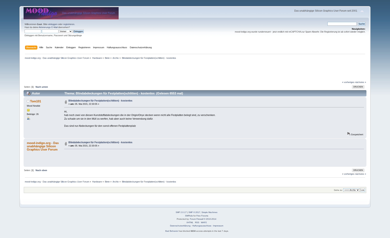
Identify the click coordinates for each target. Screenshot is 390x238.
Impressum (218, 226)
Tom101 (35, 101)
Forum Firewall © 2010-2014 (203, 219)
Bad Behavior (171, 231)
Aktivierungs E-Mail (48, 27)
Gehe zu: (338, 190)
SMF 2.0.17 (181, 212)
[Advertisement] (195, 4)
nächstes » (360, 82)
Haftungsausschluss (201, 226)
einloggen (52, 24)
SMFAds (189, 216)
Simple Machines (209, 212)
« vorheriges (348, 82)
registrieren (68, 24)
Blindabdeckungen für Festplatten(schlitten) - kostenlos (100, 100)
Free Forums (202, 216)
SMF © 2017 (194, 212)
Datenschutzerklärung (180, 226)
